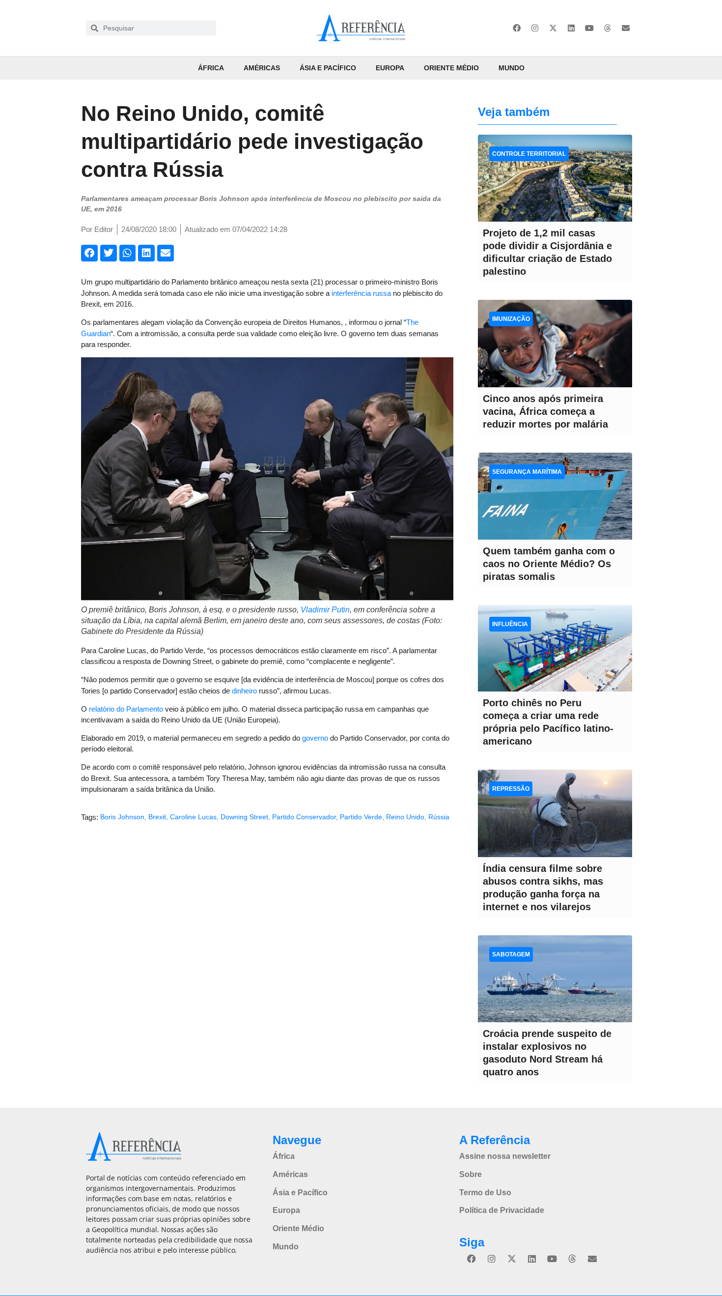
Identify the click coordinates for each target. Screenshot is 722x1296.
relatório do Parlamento (126, 709)
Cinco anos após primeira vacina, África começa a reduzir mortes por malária (545, 411)
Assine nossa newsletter (505, 1156)
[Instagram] (535, 28)
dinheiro (244, 691)
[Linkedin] (571, 28)
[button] (89, 253)
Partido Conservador (304, 817)
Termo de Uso (485, 1192)
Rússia (438, 817)
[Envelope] (626, 28)
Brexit (157, 817)
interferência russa (361, 293)
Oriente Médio (451, 68)
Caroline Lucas (193, 817)
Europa (390, 68)
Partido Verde (361, 817)
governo (315, 738)
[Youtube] (589, 28)
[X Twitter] (553, 28)
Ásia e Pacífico (328, 68)
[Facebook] (517, 28)
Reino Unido (405, 817)
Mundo (512, 68)
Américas (262, 68)
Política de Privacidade (501, 1210)
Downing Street (244, 817)
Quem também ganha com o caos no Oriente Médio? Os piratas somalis (549, 564)
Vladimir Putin (325, 609)
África (211, 68)
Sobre (470, 1174)
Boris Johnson (122, 817)
